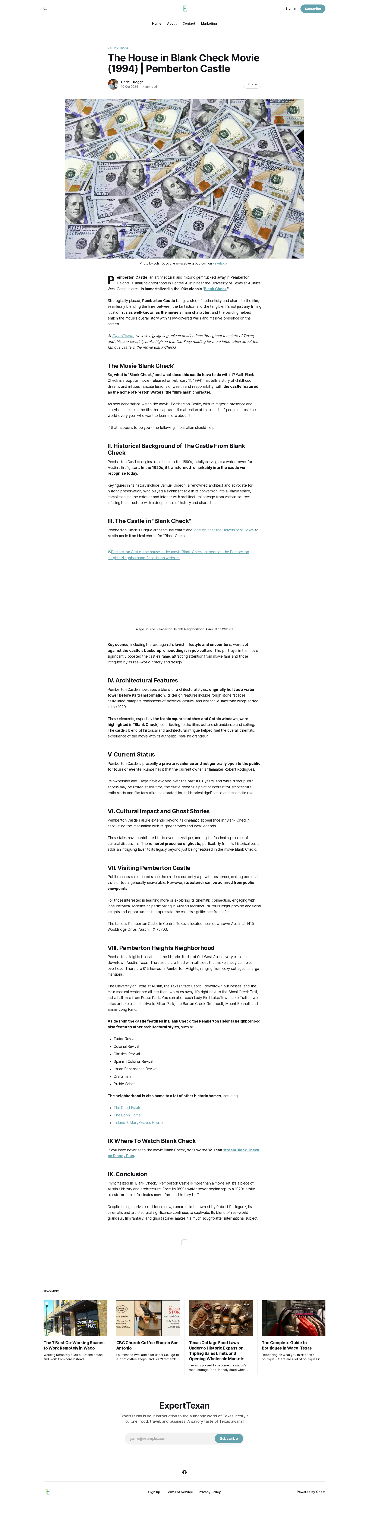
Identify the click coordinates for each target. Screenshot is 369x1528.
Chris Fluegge (132, 82)
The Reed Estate (127, 1108)
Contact (189, 23)
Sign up (154, 1492)
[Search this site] (45, 8)
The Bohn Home (127, 1115)
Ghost (320, 1492)
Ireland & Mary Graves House (138, 1123)
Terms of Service (179, 1492)
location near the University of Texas (224, 530)
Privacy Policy (210, 1492)
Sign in (291, 8)
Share (252, 84)
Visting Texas (118, 47)
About (172, 23)
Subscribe (313, 9)
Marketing (209, 23)
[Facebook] (184, 1472)
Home (156, 23)
